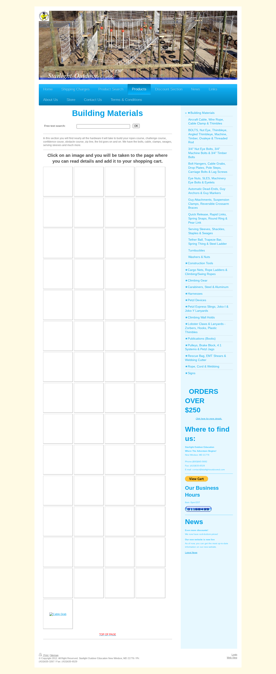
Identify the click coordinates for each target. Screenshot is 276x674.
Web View (232, 657)
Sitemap (54, 655)
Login (234, 654)
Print (46, 655)
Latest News (191, 552)
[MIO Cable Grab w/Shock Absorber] (57, 614)
